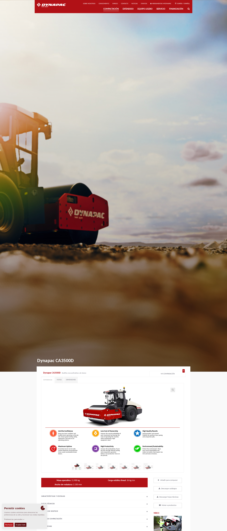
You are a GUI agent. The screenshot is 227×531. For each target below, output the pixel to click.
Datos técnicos (94, 504)
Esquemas (95, 526)
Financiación (176, 9)
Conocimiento (104, 3)
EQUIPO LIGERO (145, 9)
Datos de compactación (94, 519)
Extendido (128, 9)
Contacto (124, 3)
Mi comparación (172, 373)
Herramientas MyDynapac (161, 3)
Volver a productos (169, 505)
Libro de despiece (95, 511)
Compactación (111, 9)
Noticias (134, 3)
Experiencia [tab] (47, 380)
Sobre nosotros (89, 3)
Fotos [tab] (59, 380)
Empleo (115, 3)
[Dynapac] (53, 5)
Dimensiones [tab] (71, 380)
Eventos (144, 3)
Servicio (160, 9)
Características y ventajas (94, 496)
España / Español (183, 3)
